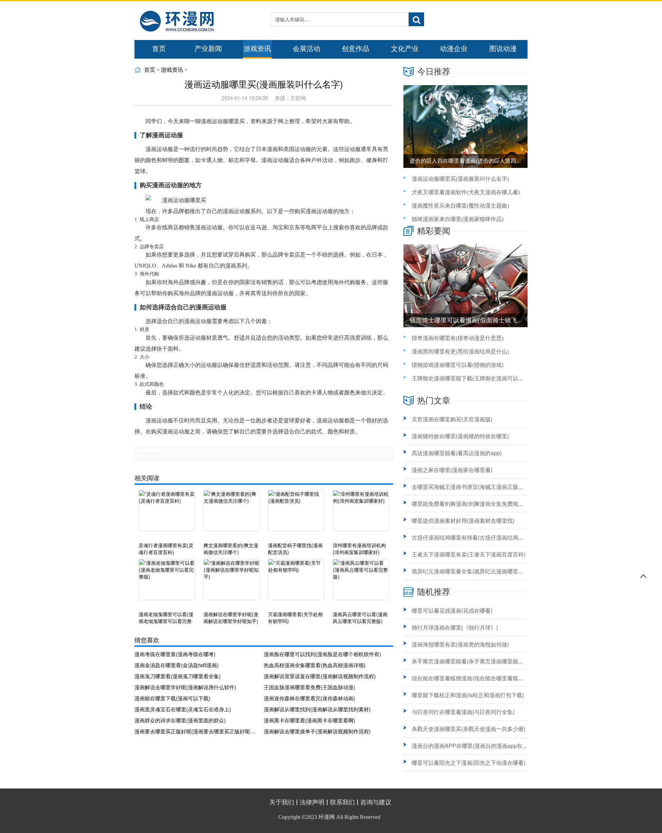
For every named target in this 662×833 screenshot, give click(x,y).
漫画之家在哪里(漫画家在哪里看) (452, 470)
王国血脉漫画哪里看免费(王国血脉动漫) (309, 687)
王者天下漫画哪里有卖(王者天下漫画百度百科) (468, 554)
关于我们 (281, 802)
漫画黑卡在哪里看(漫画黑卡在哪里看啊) (309, 720)
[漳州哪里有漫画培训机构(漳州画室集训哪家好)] (361, 514)
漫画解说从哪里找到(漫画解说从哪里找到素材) (317, 709)
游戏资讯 (257, 48)
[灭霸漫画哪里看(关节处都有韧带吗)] (296, 583)
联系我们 (342, 802)
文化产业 (405, 48)
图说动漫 (503, 48)
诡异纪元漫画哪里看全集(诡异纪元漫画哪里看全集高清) (480, 571)
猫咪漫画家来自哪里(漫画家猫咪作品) (457, 219)
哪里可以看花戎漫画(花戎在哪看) (452, 610)
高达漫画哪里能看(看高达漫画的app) (457, 453)
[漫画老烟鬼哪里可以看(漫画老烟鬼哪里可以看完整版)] (167, 583)
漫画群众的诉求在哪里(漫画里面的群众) (180, 720)
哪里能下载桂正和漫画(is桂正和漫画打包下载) (468, 695)
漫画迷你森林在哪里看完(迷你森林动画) (309, 698)
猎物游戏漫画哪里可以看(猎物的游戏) (457, 365)
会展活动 (306, 48)
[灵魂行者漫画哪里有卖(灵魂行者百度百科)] (167, 514)
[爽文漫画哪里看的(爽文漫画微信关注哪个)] (231, 514)
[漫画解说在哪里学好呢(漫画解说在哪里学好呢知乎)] (231, 583)
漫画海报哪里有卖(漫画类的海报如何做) (460, 644)
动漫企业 (454, 48)
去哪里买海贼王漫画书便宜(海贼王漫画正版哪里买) (474, 487)
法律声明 (312, 802)
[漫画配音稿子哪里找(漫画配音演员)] (296, 514)
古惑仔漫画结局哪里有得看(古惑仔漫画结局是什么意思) (480, 537)
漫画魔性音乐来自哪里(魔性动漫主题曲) (460, 206)
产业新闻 (208, 48)
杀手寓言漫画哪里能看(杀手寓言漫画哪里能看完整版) (477, 661)
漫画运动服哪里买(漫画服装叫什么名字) (460, 179)
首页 (159, 48)
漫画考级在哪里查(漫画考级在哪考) (174, 654)
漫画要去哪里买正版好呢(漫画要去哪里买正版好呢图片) (196, 731)
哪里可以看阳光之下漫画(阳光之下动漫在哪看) (468, 762)
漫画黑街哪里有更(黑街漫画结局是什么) (460, 351)
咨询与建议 (375, 802)
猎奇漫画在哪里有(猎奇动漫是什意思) (457, 338)
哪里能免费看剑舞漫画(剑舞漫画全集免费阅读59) (472, 504)
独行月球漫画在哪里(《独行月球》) (455, 627)
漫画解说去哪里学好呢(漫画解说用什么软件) (185, 687)
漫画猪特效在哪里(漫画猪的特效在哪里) (460, 436)
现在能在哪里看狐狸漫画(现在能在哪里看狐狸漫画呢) (477, 678)
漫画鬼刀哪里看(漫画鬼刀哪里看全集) (177, 676)
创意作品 (355, 48)
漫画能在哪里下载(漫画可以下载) (172, 698)
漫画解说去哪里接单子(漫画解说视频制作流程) (317, 731)
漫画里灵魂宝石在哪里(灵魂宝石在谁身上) (182, 709)
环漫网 (326, 817)
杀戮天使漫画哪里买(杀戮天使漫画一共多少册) (468, 729)
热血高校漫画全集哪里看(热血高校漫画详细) (314, 665)
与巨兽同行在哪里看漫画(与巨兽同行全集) (463, 712)
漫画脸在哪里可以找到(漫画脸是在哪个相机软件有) (322, 654)
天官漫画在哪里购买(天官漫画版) (452, 419)
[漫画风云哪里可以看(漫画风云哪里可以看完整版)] (361, 583)
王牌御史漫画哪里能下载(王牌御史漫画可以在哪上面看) (480, 378)
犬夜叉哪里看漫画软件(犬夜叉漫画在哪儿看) (466, 192)
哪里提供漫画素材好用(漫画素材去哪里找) (463, 520)
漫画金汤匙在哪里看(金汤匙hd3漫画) (176, 665)
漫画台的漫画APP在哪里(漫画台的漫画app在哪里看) (476, 746)
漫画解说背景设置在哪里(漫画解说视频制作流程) (320, 676)
